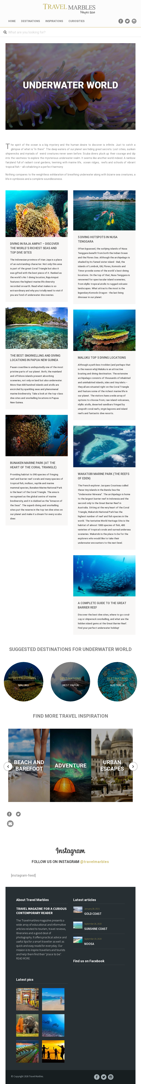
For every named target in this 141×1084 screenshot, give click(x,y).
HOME (12, 21)
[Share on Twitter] (18, 814)
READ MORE (23, 958)
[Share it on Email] (10, 825)
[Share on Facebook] (9, 814)
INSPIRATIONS (54, 21)
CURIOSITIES (76, 21)
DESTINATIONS (30, 21)
